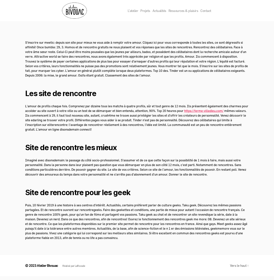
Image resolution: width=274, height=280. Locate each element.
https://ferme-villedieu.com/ (203, 110)
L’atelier (133, 11)
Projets (145, 11)
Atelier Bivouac (47, 266)
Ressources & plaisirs (183, 11)
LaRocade (80, 265)
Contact (205, 11)
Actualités (159, 11)
